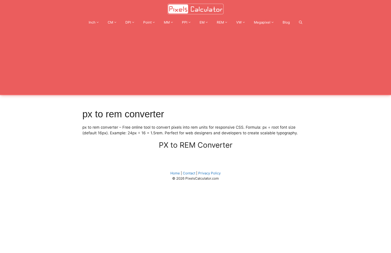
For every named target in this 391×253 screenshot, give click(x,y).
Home (175, 173)
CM (110, 22)
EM (202, 22)
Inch (92, 22)
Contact (189, 173)
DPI (128, 22)
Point (147, 22)
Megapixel (262, 22)
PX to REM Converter (195, 144)
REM (220, 22)
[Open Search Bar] (300, 22)
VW (239, 22)
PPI (184, 22)
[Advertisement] (195, 63)
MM (167, 22)
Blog (286, 22)
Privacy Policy (209, 173)
